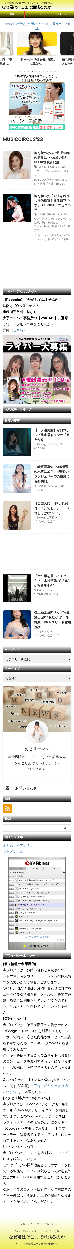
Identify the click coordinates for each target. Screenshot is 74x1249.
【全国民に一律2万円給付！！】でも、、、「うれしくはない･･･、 (52, 508)
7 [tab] (44, 71)
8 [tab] (47, 71)
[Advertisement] (37, 552)
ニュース (37, 14)
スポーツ (62, 14)
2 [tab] (25, 71)
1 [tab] (21, 71)
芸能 (12, 14)
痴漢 (54, 226)
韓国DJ (58, 170)
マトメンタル (13, 851)
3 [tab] (28, 71)
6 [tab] (40, 71)
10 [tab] (55, 71)
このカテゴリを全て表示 (37, 937)
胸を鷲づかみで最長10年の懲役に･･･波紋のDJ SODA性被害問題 (52, 157)
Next (70, 47)
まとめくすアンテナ (18, 845)
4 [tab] (32, 71)
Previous (3, 47)
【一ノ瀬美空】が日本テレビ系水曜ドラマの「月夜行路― (52, 435)
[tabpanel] (37, 49)
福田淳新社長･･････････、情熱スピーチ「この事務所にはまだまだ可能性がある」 (37, 63)
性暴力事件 (40, 222)
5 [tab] (36, 71)
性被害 (49, 170)
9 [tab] (51, 71)
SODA (64, 166)
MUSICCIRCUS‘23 (49, 166)
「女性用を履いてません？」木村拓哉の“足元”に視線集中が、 (51, 580)
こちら (18, 330)
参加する (61, 940)
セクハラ (39, 170)
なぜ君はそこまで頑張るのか (26, 7)
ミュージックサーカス (58, 218)
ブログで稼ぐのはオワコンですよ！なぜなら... (37, 1231)
